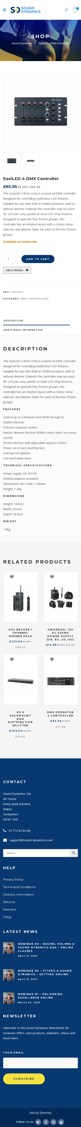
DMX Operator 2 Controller (60, 714)
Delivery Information (18, 894)
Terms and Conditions (19, 887)
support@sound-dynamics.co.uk (31, 840)
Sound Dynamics (22, 43)
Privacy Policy (13, 879)
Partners (9, 909)
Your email (13, 1052)
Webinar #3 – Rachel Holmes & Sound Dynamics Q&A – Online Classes (46, 947)
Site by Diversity (40, 1113)
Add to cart (37, 259)
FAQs (7, 917)
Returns (9, 902)
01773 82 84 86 (20, 831)
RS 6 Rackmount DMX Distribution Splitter (20, 719)
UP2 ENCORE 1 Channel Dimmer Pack (20, 633)
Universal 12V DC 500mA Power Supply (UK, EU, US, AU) (60, 634)
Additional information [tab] (23, 330)
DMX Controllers (35, 298)
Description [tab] (13, 320)
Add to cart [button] (33, 576)
